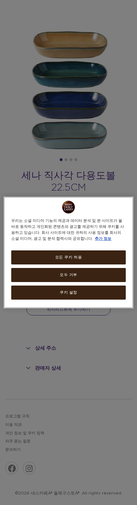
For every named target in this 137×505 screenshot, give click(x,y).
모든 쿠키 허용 (68, 257)
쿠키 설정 (68, 292)
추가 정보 (103, 239)
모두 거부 (68, 275)
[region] (69, 252)
